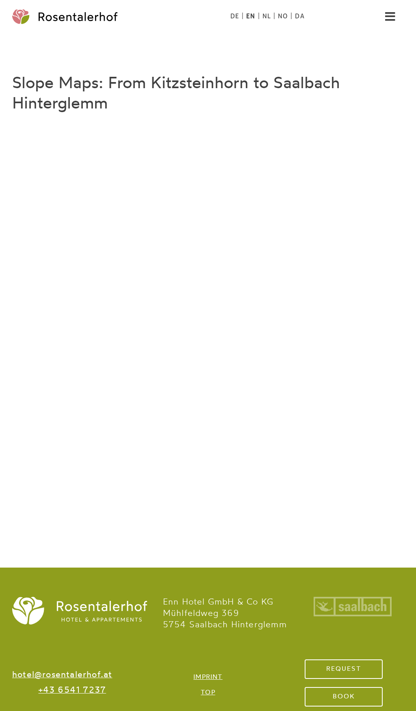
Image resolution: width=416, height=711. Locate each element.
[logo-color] (64, 14)
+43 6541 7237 (72, 690)
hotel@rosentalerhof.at (62, 675)
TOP (208, 692)
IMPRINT (207, 677)
